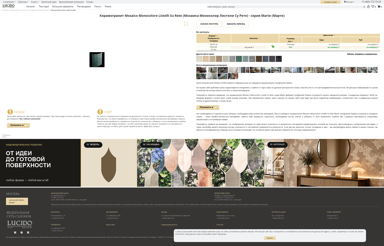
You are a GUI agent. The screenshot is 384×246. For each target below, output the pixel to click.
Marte (47, 10)
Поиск (97, 6)
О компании (8, 1)
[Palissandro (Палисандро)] (206, 59)
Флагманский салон (59, 193)
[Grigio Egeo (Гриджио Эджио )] (226, 59)
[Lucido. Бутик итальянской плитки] (12, 6)
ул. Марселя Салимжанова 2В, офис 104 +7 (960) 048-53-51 (175, 215)
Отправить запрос (330, 2)
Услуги (34, 1)
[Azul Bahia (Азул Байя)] (265, 59)
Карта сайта (110, 225)
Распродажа (84, 6)
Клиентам (22, 1)
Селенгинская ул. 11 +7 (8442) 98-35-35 (58, 215)
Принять (270, 238)
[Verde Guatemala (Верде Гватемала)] (239, 59)
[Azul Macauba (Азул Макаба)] (245, 59)
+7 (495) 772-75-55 (371, 1)
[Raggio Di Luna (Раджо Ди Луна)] (232, 59)
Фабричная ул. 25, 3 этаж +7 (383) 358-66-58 (225, 215)
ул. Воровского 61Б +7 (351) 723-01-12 (58, 228)
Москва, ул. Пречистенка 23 (224, 196)
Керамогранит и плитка (18, 10)
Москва (349, 2)
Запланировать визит (16, 201)
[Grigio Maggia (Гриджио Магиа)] (272, 59)
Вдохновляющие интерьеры (71, 1)
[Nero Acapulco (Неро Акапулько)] (279, 59)
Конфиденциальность (169, 225)
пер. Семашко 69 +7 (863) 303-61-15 (279, 215)
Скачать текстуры (209, 24)
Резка (108, 6)
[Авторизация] (369, 6)
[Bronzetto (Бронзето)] (219, 59)
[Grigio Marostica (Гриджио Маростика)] (252, 59)
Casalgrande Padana (36, 10)
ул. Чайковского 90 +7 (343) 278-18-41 (113, 215)
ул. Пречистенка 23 (58, 196)
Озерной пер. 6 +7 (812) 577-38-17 (334, 215)
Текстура (44, 6)
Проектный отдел (48, 1)
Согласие (219, 225)
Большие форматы (63, 6)
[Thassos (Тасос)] (199, 59)
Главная (5, 10)
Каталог (30, 6)
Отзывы (89, 1)
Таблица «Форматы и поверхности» (362, 54)
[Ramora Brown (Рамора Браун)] (259, 59)
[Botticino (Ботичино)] (213, 59)
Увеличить (186, 24)
